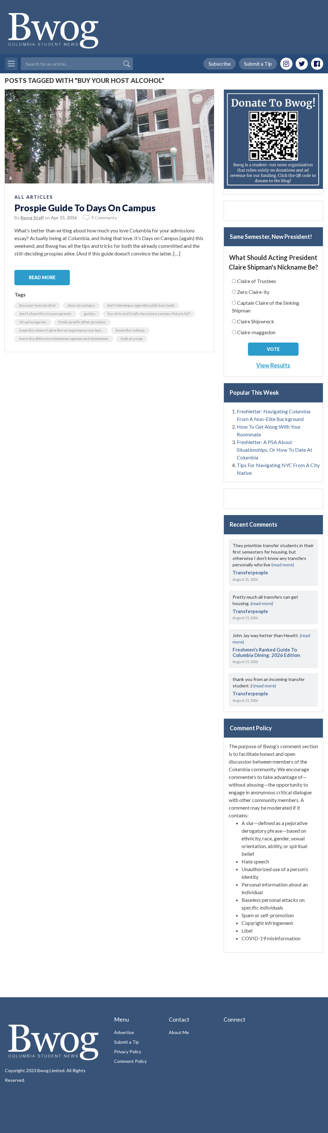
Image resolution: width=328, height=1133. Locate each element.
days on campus (81, 305)
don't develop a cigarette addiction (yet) (140, 305)
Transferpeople (250, 572)
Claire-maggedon (256, 332)
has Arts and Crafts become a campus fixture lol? (149, 313)
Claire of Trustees (256, 281)
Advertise (124, 1032)
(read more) (282, 564)
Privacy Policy (127, 1051)
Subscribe (220, 64)
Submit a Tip (258, 64)
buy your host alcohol (37, 305)
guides (89, 313)
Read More (42, 277)
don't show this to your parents (45, 313)
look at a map (132, 338)
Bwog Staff (32, 217)
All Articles (33, 197)
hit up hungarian (32, 322)
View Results (273, 365)
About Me (179, 1032)
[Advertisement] (273, 210)
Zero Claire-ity (253, 292)
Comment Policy (130, 1061)
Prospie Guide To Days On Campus (85, 207)
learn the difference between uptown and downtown (64, 338)
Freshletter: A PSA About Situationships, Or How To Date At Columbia (274, 449)
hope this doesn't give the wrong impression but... (61, 330)
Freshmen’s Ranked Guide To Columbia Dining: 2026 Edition (266, 652)
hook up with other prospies (82, 322)
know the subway (130, 330)
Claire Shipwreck (255, 321)
